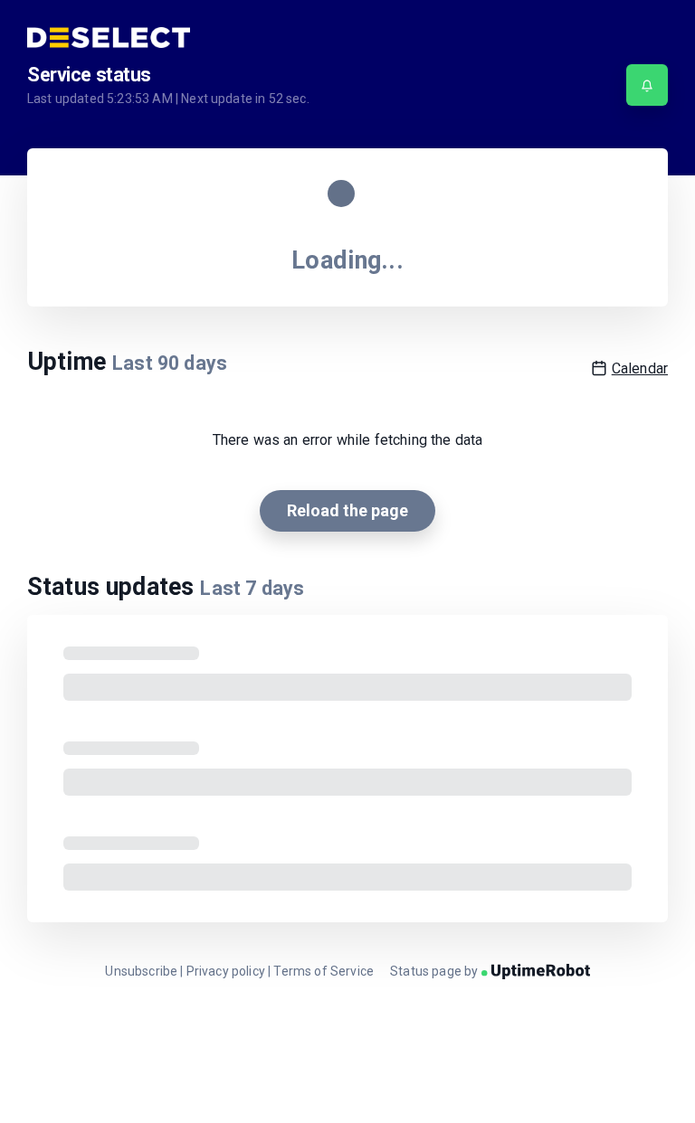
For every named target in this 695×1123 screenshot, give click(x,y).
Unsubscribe (141, 971)
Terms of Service (323, 971)
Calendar (640, 368)
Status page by (435, 971)
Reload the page (347, 510)
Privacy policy (225, 971)
